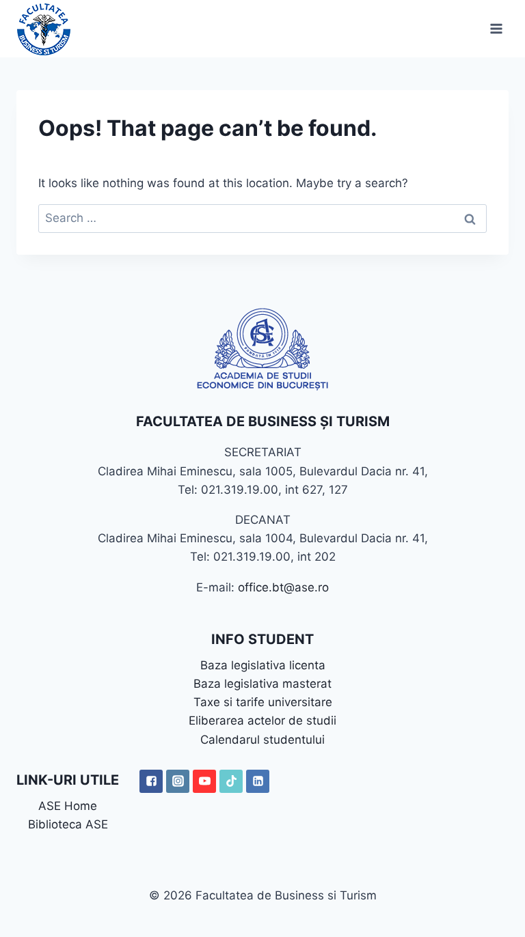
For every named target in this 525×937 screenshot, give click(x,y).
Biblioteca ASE (68, 824)
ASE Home (67, 806)
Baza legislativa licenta (262, 665)
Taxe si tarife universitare (262, 702)
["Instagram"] (177, 781)
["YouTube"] (204, 781)
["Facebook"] (151, 781)
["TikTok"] (231, 781)
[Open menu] (496, 28)
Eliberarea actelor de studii (262, 720)
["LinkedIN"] (257, 781)
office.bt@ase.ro (283, 587)
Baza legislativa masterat (262, 683)
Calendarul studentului (262, 739)
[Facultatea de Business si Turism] (43, 28)
